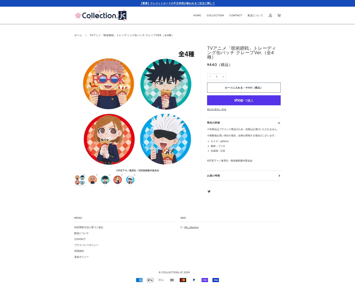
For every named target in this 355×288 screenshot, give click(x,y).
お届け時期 (213, 175)
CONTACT (79, 239)
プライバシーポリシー (86, 245)
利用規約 (79, 251)
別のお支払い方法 (216, 109)
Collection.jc (172, 272)
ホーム (78, 35)
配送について (81, 233)
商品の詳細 (213, 122)
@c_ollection (191, 227)
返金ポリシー (81, 256)
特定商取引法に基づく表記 (88, 227)
